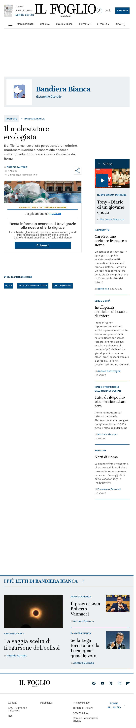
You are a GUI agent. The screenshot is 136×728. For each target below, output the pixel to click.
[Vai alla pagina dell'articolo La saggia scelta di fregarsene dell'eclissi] (33, 611)
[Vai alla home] (65, 10)
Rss (10, 715)
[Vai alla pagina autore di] (19, 92)
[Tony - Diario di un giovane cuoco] (112, 178)
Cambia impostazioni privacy (85, 719)
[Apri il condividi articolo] (77, 171)
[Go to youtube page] (102, 683)
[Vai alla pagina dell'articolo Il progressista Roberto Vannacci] (118, 609)
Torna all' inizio (114, 705)
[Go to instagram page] (119, 683)
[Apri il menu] (10, 24)
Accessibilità (80, 713)
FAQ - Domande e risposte (17, 709)
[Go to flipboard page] (128, 683)
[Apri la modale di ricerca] (123, 24)
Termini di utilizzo (83, 707)
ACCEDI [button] (55, 213)
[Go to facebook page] (94, 683)
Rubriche (11, 118)
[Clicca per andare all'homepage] (34, 683)
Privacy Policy (81, 702)
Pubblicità (46, 702)
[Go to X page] (111, 683)
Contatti (12, 702)
